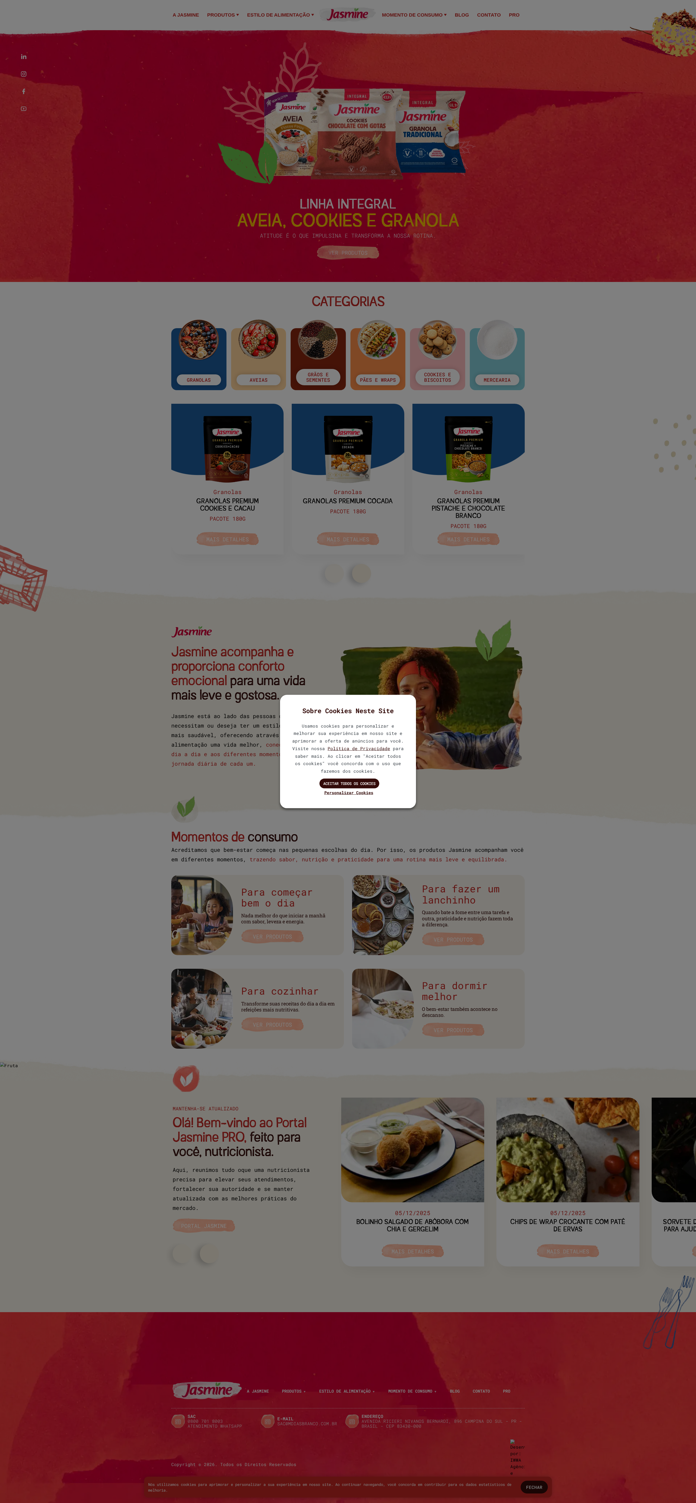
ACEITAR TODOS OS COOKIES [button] (349, 783)
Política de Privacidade (359, 748)
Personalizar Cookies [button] (348, 792)
